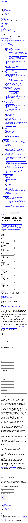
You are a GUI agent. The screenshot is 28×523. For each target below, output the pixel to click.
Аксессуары (6, 196)
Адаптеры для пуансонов (12, 148)
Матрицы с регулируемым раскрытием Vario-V (14, 142)
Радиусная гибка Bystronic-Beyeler (14, 98)
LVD (4, 101)
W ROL (8, 183)
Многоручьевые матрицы (15, 57)
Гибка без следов (7, 111)
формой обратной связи (6, 38)
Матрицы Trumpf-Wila (11, 74)
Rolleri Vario (9, 145)
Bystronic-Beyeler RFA (14, 89)
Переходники (9, 175)
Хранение (5, 9)
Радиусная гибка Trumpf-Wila (13, 83)
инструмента (4, 467)
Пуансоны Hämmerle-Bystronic (13, 119)
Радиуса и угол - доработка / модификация (16, 163)
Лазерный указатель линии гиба (14, 197)
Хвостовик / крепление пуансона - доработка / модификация (14, 168)
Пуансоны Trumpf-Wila (12, 72)
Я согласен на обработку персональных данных (14, 497)
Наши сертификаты (5, 43)
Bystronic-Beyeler (7, 87)
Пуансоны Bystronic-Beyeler (13, 88)
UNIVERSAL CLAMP (11, 189)
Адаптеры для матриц (11, 153)
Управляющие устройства (12, 193)
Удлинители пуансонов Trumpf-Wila (15, 85)
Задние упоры (9, 207)
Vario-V (8, 144)
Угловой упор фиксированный (16, 203)
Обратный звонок (5, 23)
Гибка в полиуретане (11, 114)
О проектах (6, 13)
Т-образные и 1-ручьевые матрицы (17, 52)
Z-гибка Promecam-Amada (12, 65)
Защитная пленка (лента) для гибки (15, 113)
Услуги (5, 11)
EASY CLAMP (10, 188)
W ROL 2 (8, 184)
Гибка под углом (10, 198)
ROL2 (7, 181)
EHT (4, 127)
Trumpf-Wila (6, 71)
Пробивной (21, 40)
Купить (2, 242)
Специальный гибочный (12, 40)
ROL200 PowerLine (11, 179)
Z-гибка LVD (9, 110)
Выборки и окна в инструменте (14, 159)
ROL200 (8, 177)
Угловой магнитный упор (15, 200)
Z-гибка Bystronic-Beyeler (12, 100)
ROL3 (7, 185)
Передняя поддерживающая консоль (15, 206)
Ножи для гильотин (8, 194)
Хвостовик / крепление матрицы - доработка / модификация (14, 170)
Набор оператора (10, 205)
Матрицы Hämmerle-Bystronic (13, 123)
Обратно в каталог (5, 212)
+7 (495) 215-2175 (5, 18)
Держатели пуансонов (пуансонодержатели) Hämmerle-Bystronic (16, 121)
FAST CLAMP (9, 187)
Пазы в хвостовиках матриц (13, 172)
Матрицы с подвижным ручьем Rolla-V (13, 141)
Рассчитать (3, 389)
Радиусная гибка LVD (11, 107)
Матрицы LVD (10, 104)
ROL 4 (7, 180)
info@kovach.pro (5, 19)
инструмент (21, 443)
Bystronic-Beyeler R (14, 92)
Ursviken (5, 137)
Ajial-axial (5, 140)
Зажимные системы (8, 174)
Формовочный (4, 41)
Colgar (5, 128)
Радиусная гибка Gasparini (12, 136)
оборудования (12, 467)
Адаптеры (5, 146)
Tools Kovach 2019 (16, 306)
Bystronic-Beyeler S (13, 93)
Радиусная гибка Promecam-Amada (14, 63)
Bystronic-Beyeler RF (14, 91)
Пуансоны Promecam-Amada (13, 49)
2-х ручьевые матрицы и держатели (18, 56)
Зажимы (8, 176)
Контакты (5, 15)
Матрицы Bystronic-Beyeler (13, 95)
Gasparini (5, 133)
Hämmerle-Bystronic (8, 118)
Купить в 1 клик (14, 212)
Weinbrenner (6, 139)
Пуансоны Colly (10, 131)
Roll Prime (8, 115)
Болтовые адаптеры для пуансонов (14, 149)
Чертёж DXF (4, 292)
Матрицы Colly (10, 132)
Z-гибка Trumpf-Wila (11, 84)
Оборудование (7, 10)
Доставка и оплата (7, 14)
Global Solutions (23, 516)
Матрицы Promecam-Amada (13, 50)
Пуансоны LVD (10, 102)
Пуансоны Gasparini (11, 135)
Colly (4, 130)
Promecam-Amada (7, 48)
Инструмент (6, 8)
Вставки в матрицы (11, 117)
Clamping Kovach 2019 (6, 306)
